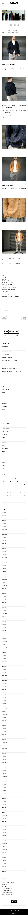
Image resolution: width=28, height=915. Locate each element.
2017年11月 (4, 779)
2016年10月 (4, 815)
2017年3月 (4, 801)
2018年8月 (4, 753)
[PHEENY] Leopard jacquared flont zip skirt (4, 318)
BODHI (3, 383)
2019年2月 (4, 736)
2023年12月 (4, 579)
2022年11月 (4, 616)
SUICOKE (4, 451)
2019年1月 (4, 739)
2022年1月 (4, 638)
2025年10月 (4, 534)
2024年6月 (4, 568)
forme (3, 400)
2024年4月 (4, 574)
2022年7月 (4, 627)
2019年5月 (4, 728)
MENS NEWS (8, 310)
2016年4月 (4, 832)
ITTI (2, 420)
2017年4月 (4, 798)
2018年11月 (4, 745)
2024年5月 (4, 571)
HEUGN (3, 411)
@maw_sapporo (5, 346)
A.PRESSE (4, 381)
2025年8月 (4, 537)
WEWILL (3, 465)
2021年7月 (4, 655)
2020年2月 (4, 703)
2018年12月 (4, 742)
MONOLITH (4, 434)
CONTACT (11, 910)
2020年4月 (4, 697)
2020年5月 (4, 694)
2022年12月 (4, 613)
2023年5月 (4, 599)
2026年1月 (4, 526)
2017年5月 (4, 796)
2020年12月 (4, 675)
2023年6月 (4, 596)
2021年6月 (4, 658)
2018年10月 (4, 748)
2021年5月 (4, 661)
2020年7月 (4, 689)
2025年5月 (4, 546)
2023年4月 (4, 602)
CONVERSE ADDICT (6, 395)
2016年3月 (4, 835)
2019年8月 (4, 720)
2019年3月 (4, 734)
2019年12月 (4, 708)
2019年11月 (4, 711)
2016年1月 (4, 840)
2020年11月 (4, 678)
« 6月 (7, 501)
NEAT (3, 440)
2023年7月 (4, 593)
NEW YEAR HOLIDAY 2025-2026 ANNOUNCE (11, 368)
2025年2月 (4, 551)
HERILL (3, 409)
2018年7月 (4, 756)
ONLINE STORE (16, 910)
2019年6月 (4, 725)
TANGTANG (4, 454)
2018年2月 (4, 770)
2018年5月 (4, 762)
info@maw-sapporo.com (7, 892)
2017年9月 (4, 784)
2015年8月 (4, 854)
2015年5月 (4, 863)
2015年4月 (4, 866)
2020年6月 (4, 692)
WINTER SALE (5, 365)
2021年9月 (4, 649)
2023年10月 (4, 585)
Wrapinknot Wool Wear (6, 468)
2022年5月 (4, 630)
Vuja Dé (3, 459)
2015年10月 (4, 849)
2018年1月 (4, 773)
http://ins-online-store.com (7, 894)
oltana (3, 445)
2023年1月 (4, 610)
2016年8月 (4, 821)
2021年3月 (4, 666)
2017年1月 (4, 807)
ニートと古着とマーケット (7, 354)
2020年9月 (4, 683)
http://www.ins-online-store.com (8, 289)
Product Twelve (5, 448)
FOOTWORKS (5, 397)
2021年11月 (4, 644)
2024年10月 (4, 562)
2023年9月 (4, 588)
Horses (3, 414)
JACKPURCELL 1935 (6, 423)
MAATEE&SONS (5, 431)
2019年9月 (4, 717)
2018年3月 (4, 767)
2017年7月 (4, 790)
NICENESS (4, 442)
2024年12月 (4, 557)
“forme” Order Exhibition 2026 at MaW (10, 360)
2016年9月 (4, 818)
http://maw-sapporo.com (7, 890)
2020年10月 (4, 680)
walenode (4, 462)
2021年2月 (4, 669)
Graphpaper (4, 406)
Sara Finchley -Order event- (7, 349)
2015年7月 (4, 857)
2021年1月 (4, 672)
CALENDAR (4, 474)
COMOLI (3, 392)
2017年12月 (4, 776)
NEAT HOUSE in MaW (6, 351)
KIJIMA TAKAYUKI (5, 425)
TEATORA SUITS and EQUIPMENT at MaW (11, 363)
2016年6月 (4, 826)
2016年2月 (4, 838)
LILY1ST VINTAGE (5, 428)
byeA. (3, 386)
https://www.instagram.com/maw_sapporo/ (10, 293)
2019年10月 (4, 714)
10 (3, 489)
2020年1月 (4, 706)
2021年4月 (4, 664)
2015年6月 (4, 860)
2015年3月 (4, 868)
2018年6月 (4, 759)
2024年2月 (4, 576)
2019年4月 (4, 731)
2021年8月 (4, 652)
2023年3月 (4, 605)
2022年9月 (4, 621)
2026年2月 (4, 523)
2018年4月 (4, 765)
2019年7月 (4, 722)
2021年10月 (4, 647)
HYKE (3, 417)
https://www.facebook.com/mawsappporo (10, 296)
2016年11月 (4, 812)
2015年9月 (4, 852)
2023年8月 (4, 590)
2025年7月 (4, 540)
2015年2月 (4, 871)
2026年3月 (4, 520)
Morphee (3, 437)
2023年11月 (4, 582)
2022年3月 (4, 633)
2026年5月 (4, 517)
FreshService (4, 403)
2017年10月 (4, 781)
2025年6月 (4, 543)
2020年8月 (4, 686)
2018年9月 (4, 751)
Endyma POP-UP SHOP (7, 357)
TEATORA (4, 456)
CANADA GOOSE (5, 389)
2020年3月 (4, 700)
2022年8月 (4, 624)
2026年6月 (4, 515)
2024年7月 (4, 565)
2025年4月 (4, 548)
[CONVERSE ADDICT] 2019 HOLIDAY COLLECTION (23, 318)
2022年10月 (4, 619)
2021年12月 (4, 641)
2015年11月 (4, 846)
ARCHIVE (4, 509)
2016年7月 (4, 824)
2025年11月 (4, 532)
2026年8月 (4, 512)
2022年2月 (4, 635)
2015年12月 (4, 843)
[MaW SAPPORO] (14, 4)
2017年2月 (4, 804)
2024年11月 (4, 560)
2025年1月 (4, 554)
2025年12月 (4, 529)
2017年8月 (4, 787)
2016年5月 (4, 829)
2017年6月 (4, 793)
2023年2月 (4, 607)
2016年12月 (4, 810)
